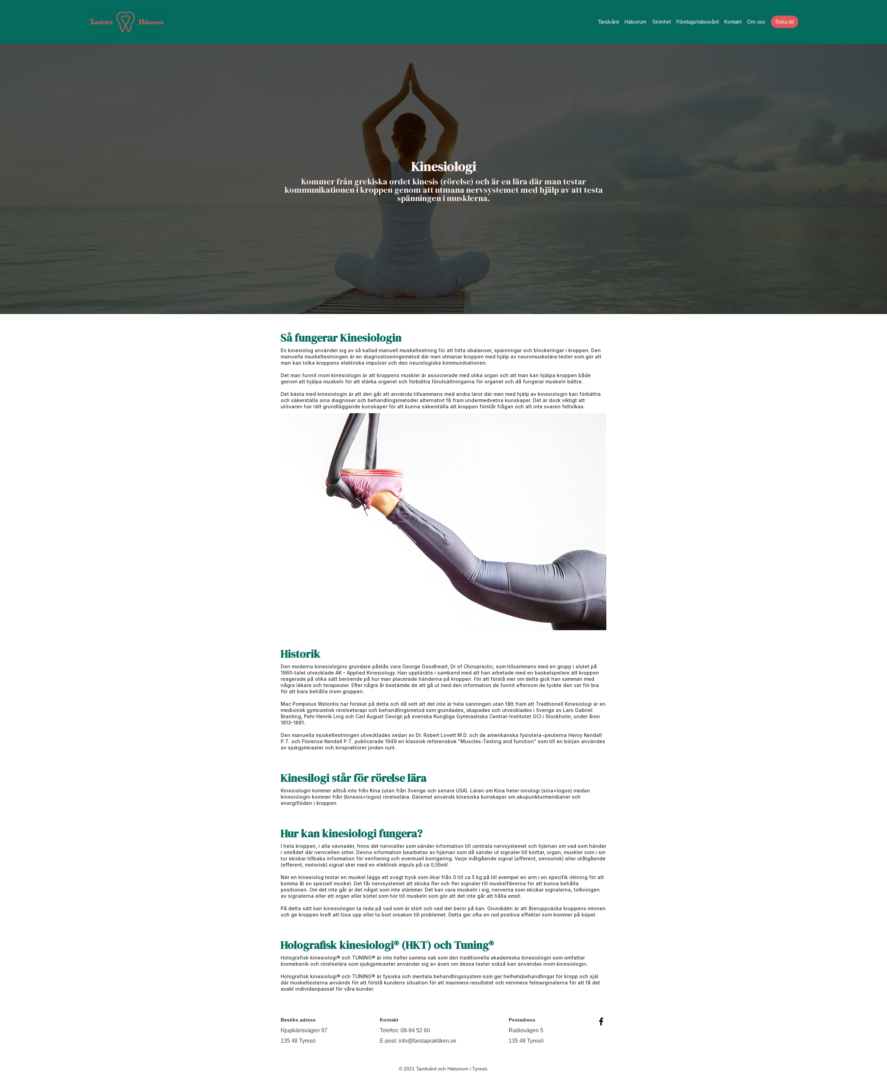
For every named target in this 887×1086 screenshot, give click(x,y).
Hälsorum (635, 22)
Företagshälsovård (697, 22)
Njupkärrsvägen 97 (304, 1030)
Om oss (756, 22)
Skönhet (661, 22)
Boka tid (784, 22)
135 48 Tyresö (298, 1041)
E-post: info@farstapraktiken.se (418, 1041)
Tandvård (608, 22)
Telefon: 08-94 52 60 (405, 1030)
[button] (608, 22)
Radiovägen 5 (526, 1030)
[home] (126, 22)
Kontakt (732, 22)
